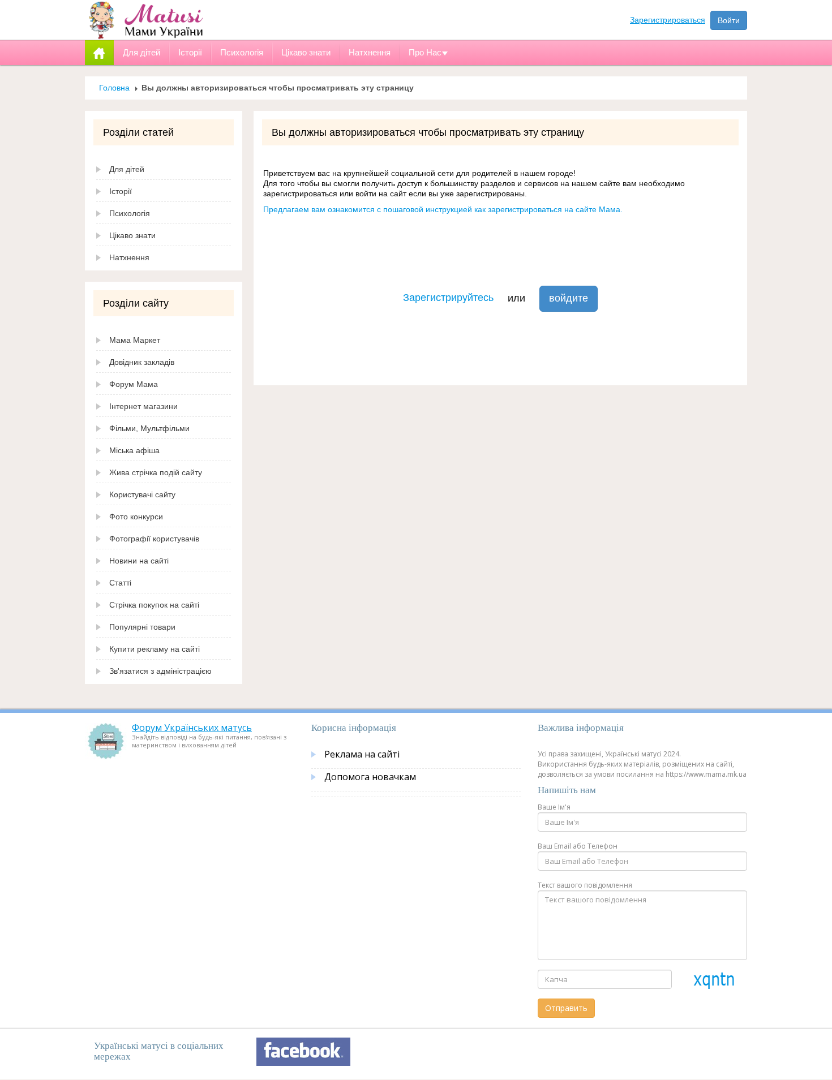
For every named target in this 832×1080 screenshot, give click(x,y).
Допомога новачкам (370, 777)
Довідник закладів (141, 362)
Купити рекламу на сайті (154, 648)
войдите (568, 298)
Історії (120, 191)
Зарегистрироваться (667, 19)
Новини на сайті (139, 560)
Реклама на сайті (362, 754)
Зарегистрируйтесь (448, 297)
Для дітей (126, 169)
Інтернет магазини (143, 406)
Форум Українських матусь (192, 727)
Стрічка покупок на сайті (154, 604)
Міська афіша (134, 450)
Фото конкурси (136, 516)
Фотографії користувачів (154, 538)
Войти (729, 20)
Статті (120, 582)
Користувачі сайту (142, 494)
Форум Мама (133, 384)
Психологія (129, 213)
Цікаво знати (132, 235)
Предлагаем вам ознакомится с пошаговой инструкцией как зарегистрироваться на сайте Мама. (443, 209)
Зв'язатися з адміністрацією (160, 670)
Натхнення (129, 257)
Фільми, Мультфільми (149, 428)
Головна (114, 87)
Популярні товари (142, 626)
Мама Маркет (134, 340)
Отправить (566, 1007)
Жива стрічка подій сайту (155, 472)
